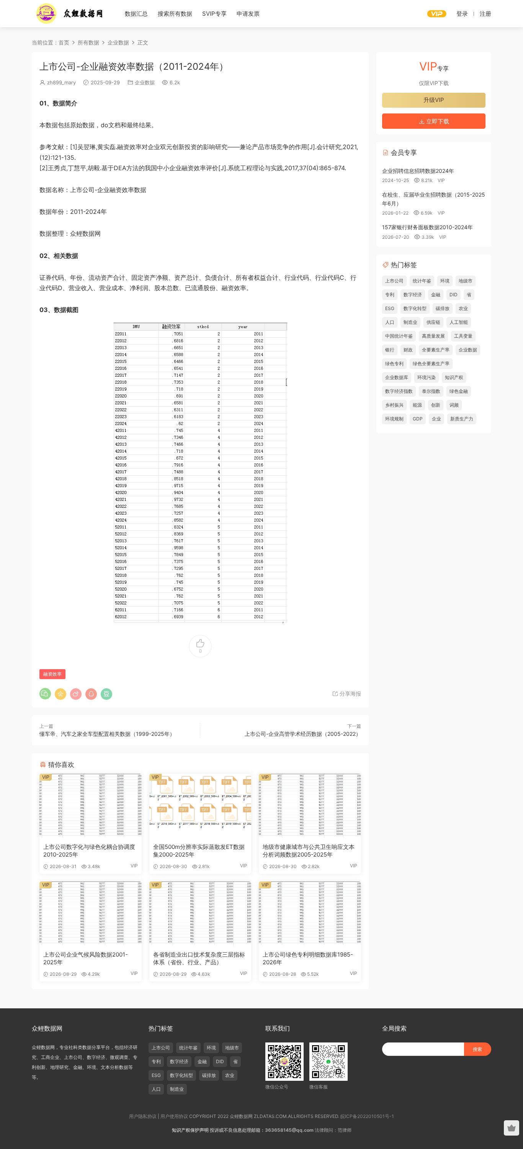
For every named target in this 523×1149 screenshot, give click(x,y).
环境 (444, 281)
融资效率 (52, 674)
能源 (417, 405)
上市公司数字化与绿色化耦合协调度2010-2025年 (89, 850)
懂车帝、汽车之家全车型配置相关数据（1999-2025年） (107, 733)
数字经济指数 (399, 391)
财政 (408, 350)
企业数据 (145, 82)
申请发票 (248, 13)
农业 (463, 308)
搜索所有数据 (175, 13)
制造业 (410, 322)
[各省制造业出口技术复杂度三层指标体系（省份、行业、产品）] (200, 913)
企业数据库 (396, 377)
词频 (454, 405)
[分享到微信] (45, 693)
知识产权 (454, 377)
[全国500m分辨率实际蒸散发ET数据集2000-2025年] (200, 805)
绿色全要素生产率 (431, 363)
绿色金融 (458, 391)
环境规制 (394, 419)
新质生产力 (461, 419)
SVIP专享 (214, 13)
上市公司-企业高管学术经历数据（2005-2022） (303, 733)
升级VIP (433, 99)
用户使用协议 (174, 1116)
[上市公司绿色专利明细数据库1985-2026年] (310, 913)
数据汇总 (136, 13)
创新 (435, 405)
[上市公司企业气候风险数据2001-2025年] (90, 913)
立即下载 (437, 121)
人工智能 (458, 322)
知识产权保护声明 (190, 1130)
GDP (418, 419)
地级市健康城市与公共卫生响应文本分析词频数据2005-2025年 (309, 850)
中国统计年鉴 (399, 336)
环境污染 (426, 377)
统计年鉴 (422, 281)
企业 (436, 419)
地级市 (465, 281)
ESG (389, 308)
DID (453, 294)
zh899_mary (61, 82)
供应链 (433, 322)
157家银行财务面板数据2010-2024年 (427, 227)
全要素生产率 (435, 350)
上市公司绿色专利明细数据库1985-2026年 (308, 958)
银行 (389, 350)
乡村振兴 (394, 405)
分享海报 (349, 693)
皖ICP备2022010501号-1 (367, 1116)
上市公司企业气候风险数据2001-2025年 (85, 958)
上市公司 (394, 281)
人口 (389, 322)
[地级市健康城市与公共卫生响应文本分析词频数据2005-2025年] (310, 805)
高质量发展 (433, 336)
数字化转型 (415, 308)
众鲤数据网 (70, 13)
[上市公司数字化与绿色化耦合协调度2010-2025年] (90, 805)
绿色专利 (394, 363)
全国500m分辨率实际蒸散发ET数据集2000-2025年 (199, 850)
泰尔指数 (431, 391)
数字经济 (413, 294)
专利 (389, 294)
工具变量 (463, 336)
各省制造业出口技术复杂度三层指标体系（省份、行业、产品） (199, 958)
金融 (435, 294)
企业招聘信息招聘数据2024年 (418, 170)
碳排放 (442, 308)
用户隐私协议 (143, 1116)
